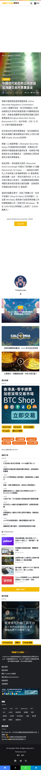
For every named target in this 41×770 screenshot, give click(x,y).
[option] (20, 311)
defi (11, 708)
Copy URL (20, 224)
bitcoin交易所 (28, 427)
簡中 (22, 755)
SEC (4, 712)
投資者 (5, 716)
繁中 (18, 755)
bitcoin (5, 708)
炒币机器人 (20, 716)
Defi (20, 307)
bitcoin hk (17, 427)
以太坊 (10, 712)
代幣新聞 (18, 56)
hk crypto (6, 431)
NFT (32, 708)
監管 (27, 716)
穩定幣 (34, 716)
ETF (16, 708)
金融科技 (18, 720)
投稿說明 (5, 680)
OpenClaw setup (19, 443)
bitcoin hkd (7, 427)
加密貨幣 (18, 712)
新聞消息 (11, 56)
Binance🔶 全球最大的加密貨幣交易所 (14, 737)
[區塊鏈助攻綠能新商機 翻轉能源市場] (8, 551)
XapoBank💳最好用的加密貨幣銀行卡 (14, 739)
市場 (32, 712)
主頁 (5, 56)
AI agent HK (31, 439)
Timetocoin (8, 93)
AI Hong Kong (7, 642)
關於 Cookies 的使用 (9, 674)
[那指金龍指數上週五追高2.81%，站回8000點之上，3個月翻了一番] (8, 541)
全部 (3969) (20, 589)
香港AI (17, 642)
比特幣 (12, 716)
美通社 (10, 720)
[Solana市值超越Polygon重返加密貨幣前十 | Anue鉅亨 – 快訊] (8, 580)
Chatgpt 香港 (27, 642)
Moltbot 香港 (32, 443)
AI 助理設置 (20, 439)
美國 (4, 720)
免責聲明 (5, 684)
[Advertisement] (20, 27)
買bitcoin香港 (17, 431)
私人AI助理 (6, 443)
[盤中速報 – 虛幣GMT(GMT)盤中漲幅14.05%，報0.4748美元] (8, 570)
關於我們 (5, 667)
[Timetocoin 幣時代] (10, 3)
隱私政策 (5, 670)
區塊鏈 (26, 712)
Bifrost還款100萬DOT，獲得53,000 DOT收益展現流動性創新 (20, 313)
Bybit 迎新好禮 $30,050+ (10, 449)
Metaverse (24, 708)
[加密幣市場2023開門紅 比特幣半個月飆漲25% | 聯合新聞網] (8, 561)
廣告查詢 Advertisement (10, 677)
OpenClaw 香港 (8, 439)
